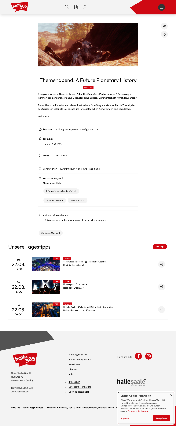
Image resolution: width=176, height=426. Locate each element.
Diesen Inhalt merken (164, 34)
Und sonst (95, 129)
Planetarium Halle (52, 183)
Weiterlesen (44, 116)
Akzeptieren (161, 418)
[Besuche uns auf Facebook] (138, 356)
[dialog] (145, 407)
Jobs (71, 374)
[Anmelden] (85, 7)
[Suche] (67, 7)
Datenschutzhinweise (137, 411)
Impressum (74, 381)
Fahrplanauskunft (55, 200)
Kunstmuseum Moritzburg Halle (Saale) (80, 168)
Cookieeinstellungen (79, 391)
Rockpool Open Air (73, 287)
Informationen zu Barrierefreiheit (61, 191)
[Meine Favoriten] (76, 7)
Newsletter (74, 364)
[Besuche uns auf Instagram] (148, 356)
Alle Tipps (159, 246)
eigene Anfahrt (78, 200)
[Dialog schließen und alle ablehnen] (171, 394)
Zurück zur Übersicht (50, 233)
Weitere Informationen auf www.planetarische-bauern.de (76, 220)
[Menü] (161, 7)
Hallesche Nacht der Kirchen (79, 310)
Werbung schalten (78, 354)
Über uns (73, 369)
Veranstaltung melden (80, 359)
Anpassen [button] (125, 418)
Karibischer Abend (73, 265)
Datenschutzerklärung (80, 386)
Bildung (60, 129)
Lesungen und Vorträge (77, 129)
